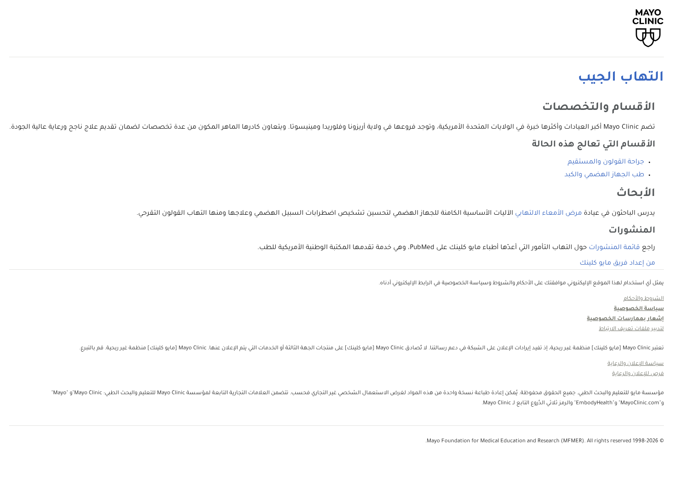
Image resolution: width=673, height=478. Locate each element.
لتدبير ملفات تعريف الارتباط (631, 329)
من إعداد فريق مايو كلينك (617, 263)
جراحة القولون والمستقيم (606, 162)
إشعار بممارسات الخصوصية (625, 319)
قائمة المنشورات (614, 248)
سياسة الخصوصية (639, 309)
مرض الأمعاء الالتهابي (548, 213)
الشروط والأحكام (644, 299)
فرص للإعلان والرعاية (638, 374)
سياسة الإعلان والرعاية (636, 364)
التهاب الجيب (621, 78)
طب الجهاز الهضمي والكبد (604, 175)
